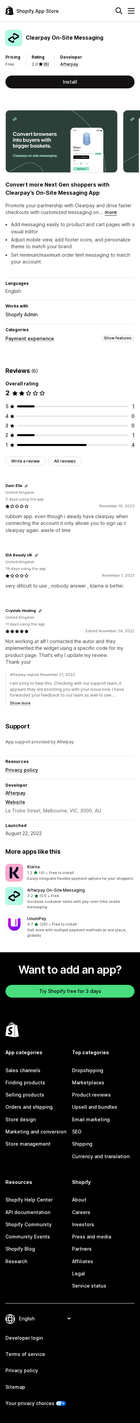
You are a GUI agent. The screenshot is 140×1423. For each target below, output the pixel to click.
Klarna (33, 866)
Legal (78, 1273)
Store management (28, 1144)
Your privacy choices (29, 1403)
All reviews (65, 461)
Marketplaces (88, 1082)
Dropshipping (87, 1070)
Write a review (25, 461)
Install (70, 82)
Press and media (91, 1236)
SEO (77, 1131)
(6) (46, 64)
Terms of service (25, 1354)
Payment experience (29, 338)
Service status (89, 1286)
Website (15, 802)
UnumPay (36, 918)
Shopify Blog (20, 1249)
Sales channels (22, 1070)
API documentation (27, 1212)
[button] (70, 873)
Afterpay (69, 64)
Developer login (24, 1338)
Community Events (27, 1236)
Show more (20, 703)
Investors (83, 1224)
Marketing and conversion (35, 1131)
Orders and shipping (29, 1107)
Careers (81, 1212)
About (79, 1200)
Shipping (82, 1144)
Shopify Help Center (29, 1200)
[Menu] (131, 10)
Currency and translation (100, 1156)
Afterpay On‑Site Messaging (56, 890)
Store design (20, 1119)
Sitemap (15, 1387)
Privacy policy (21, 770)
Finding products (25, 1082)
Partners (82, 1249)
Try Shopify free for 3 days (70, 991)
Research (16, 1261)
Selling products (24, 1095)
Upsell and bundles (94, 1107)
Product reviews (91, 1095)
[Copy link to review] (26, 486)
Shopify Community (28, 1224)
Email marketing (91, 1119)
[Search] (119, 10)
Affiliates (82, 1261)
